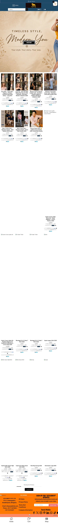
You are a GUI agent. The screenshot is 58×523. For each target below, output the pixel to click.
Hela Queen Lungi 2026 (50, 465)
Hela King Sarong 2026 (36, 465)
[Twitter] (37, 513)
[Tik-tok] (55, 513)
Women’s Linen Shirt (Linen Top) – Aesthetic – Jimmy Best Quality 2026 (50, 93)
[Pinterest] (44, 513)
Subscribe (53, 505)
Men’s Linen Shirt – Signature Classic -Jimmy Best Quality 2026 (22, 130)
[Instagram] (41, 513)
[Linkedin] (48, 513)
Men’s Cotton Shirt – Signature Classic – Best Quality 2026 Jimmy (8, 130)
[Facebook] (34, 513)
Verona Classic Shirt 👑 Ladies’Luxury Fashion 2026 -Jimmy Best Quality (36, 130)
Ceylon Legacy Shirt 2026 (50, 340)
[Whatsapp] (51, 513)
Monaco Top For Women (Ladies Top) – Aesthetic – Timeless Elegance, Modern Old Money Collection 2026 (36, 94)
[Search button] (26, 9)
